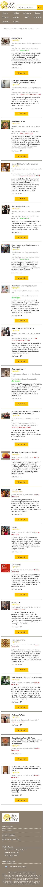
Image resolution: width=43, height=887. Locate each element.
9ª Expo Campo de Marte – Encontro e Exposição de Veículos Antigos (25, 412)
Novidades (37, 17)
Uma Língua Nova (17, 121)
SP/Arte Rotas (16, 38)
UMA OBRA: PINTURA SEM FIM (22, 328)
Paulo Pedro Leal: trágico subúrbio (24, 286)
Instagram (21, 866)
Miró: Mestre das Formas (20, 206)
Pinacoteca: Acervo (18, 369)
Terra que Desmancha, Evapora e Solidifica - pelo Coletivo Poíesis (23, 82)
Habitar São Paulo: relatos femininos (24, 164)
